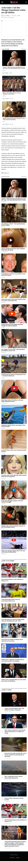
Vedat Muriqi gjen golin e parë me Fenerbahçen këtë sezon (10, 600)
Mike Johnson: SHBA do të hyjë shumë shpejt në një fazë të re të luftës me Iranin (15, 731)
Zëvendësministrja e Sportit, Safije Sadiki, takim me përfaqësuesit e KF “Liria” (12, 620)
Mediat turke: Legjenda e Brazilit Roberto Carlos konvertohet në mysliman (12, 660)
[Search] (26, 2)
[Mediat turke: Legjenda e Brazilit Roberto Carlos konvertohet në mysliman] (14, 651)
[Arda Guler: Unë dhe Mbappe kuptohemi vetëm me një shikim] (14, 28)
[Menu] (2, 2)
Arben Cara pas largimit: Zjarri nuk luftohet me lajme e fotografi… (14, 709)
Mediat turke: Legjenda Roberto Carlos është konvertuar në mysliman (13, 680)
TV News (7, 15)
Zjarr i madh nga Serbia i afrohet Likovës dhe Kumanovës (14, 777)
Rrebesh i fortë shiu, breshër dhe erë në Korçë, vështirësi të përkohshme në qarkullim (15, 755)
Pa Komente (5, 17)
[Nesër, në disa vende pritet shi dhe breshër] (14, 789)
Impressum (12, 857)
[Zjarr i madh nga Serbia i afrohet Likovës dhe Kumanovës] (14, 768)
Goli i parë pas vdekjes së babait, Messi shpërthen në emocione (12, 640)
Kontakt (17, 857)
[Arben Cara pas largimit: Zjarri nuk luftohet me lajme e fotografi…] (14, 699)
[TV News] (14, 2)
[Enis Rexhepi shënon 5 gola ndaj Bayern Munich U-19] (14, 570)
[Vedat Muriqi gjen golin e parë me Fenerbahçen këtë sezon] (14, 590)
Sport (19, 15)
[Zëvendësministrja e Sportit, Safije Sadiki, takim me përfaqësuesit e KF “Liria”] (14, 610)
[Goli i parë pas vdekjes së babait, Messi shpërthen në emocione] (14, 630)
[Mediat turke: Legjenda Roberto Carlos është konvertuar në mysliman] (14, 671)
